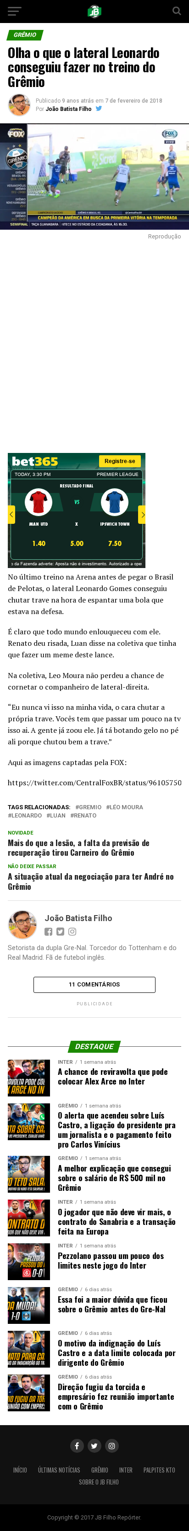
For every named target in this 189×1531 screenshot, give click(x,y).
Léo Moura (126, 808)
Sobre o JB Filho (99, 1482)
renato (85, 816)
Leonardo (26, 816)
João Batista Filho (68, 109)
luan (58, 816)
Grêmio (99, 1470)
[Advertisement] (94, 344)
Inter (126, 1470)
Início (20, 1470)
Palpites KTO (159, 1470)
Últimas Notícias (59, 1470)
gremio (90, 808)
